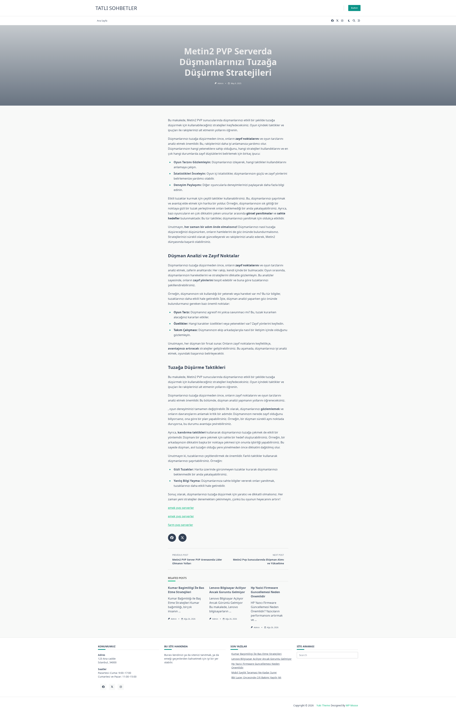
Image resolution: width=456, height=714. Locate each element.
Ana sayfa (102, 20)
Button (354, 7)
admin (220, 83)
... (179, 611)
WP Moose (352, 705)
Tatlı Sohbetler (116, 8)
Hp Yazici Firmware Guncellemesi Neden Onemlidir (265, 592)
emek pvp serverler (181, 508)
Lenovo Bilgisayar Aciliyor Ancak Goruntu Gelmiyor (261, 658)
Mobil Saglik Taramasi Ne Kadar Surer (254, 672)
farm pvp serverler (180, 525)
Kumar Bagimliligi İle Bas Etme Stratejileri (256, 654)
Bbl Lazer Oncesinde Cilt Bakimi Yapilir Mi (256, 677)
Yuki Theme (323, 705)
